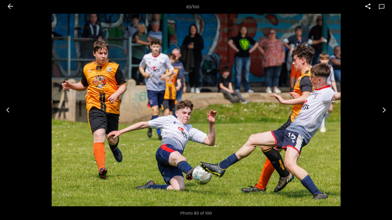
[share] (367, 7)
